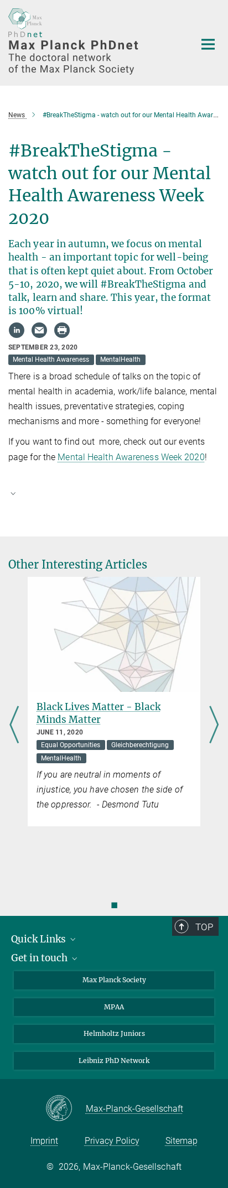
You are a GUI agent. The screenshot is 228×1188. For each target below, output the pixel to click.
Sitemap (181, 1140)
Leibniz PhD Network (114, 1060)
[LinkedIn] (16, 330)
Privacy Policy (112, 1140)
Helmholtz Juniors (114, 1033)
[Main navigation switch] (208, 44)
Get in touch (40, 957)
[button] (114, 492)
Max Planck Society (114, 980)
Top (204, 926)
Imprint (44, 1140)
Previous (14, 725)
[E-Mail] (39, 330)
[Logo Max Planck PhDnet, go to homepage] (93, 41)
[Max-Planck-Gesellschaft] (65, 1109)
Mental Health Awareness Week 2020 (131, 457)
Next (213, 725)
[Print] (62, 330)
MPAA (114, 1007)
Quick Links (39, 939)
